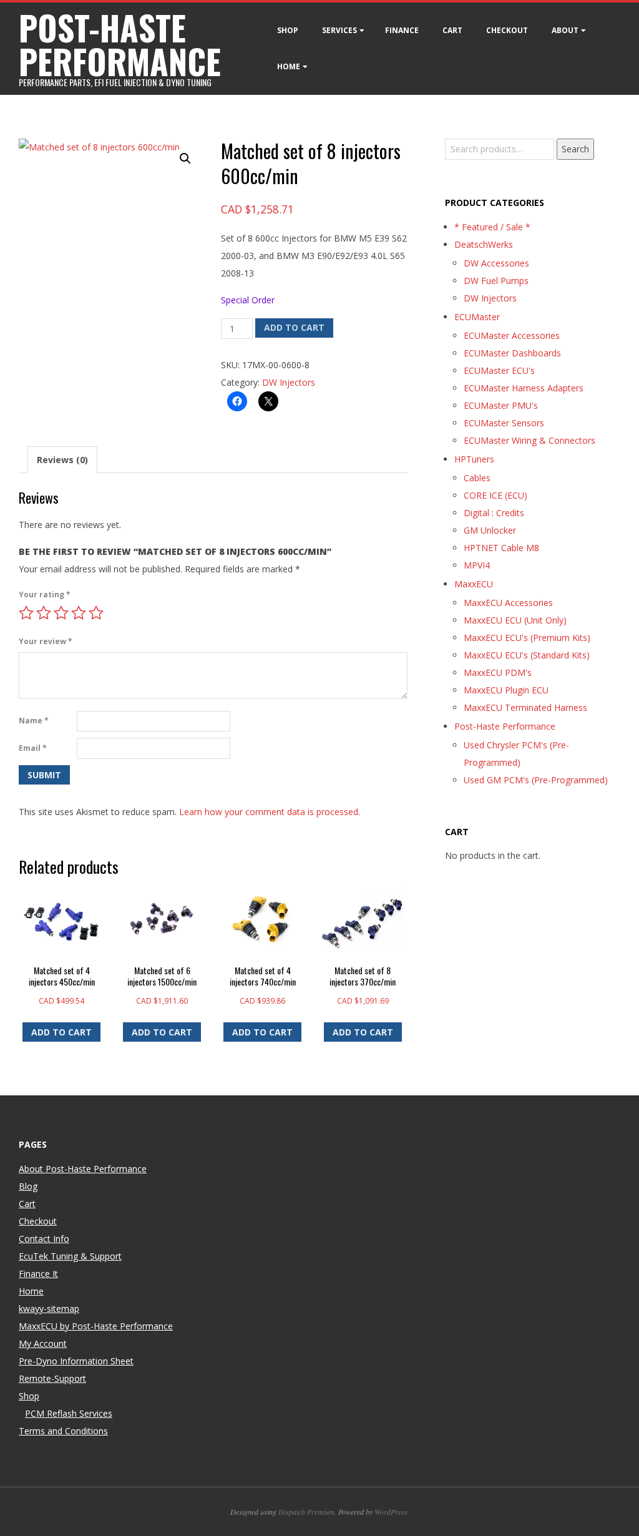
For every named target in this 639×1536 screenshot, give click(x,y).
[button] (185, 158)
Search (575, 149)
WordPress (390, 1512)
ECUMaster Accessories (512, 335)
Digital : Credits (494, 513)
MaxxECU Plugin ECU (506, 690)
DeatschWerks (483, 244)
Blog (28, 1186)
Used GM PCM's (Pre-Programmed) (536, 780)
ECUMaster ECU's (499, 370)
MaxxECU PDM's (498, 672)
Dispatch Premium (306, 1512)
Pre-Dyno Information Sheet (76, 1361)
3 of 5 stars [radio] (61, 612)
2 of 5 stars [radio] (43, 612)
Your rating (45, 594)
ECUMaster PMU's (501, 405)
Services (339, 30)
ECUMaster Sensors (504, 423)
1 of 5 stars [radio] (26, 612)
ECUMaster (477, 317)
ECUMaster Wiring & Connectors (529, 440)
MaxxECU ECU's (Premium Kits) (527, 637)
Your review (45, 641)
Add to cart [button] (61, 1032)
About (565, 30)
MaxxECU (473, 584)
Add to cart (294, 327)
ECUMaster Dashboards (512, 353)
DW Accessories (496, 263)
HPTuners (474, 459)
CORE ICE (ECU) (495, 495)
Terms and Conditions (63, 1431)
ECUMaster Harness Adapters (523, 388)
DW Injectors (288, 382)
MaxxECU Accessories (508, 603)
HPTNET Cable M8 (501, 548)
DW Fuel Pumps (496, 280)
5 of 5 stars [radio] (96, 612)
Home (288, 66)
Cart (452, 30)
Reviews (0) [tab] (62, 460)
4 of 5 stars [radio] (78, 612)
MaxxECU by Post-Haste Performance (96, 1326)
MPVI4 (477, 565)
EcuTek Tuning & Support (70, 1256)
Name (34, 720)
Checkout (507, 30)
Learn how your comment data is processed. (269, 812)
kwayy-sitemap (49, 1308)
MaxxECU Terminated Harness (525, 707)
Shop (287, 30)
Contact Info (44, 1239)
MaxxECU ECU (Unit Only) (515, 620)
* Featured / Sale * (492, 227)
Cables (477, 478)
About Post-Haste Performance (83, 1169)
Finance (402, 30)
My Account (43, 1343)
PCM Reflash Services (68, 1413)
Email (33, 748)
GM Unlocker (490, 530)
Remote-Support (52, 1378)
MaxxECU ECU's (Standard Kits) (527, 655)
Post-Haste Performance (504, 726)
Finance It (38, 1273)
